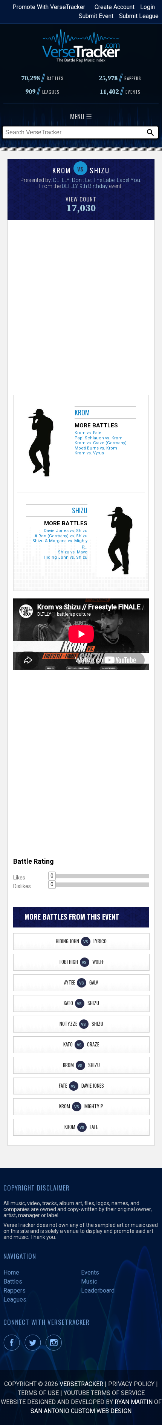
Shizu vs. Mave (72, 552)
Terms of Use (38, 1392)
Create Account (114, 7)
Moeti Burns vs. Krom (96, 448)
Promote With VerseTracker (48, 7)
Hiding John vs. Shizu (65, 557)
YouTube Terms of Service (104, 1392)
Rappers (14, 1290)
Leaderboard (98, 1290)
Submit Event (96, 16)
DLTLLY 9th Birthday (85, 186)
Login (147, 7)
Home (11, 1272)
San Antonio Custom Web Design (81, 1410)
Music (89, 1281)
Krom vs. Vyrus (89, 453)
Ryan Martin (134, 1401)
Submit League (139, 16)
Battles (12, 1281)
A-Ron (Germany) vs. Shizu (61, 536)
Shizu (79, 510)
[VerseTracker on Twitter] (34, 1348)
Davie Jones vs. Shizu (65, 530)
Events (90, 1272)
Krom (82, 412)
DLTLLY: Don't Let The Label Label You (96, 180)
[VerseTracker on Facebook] (13, 1348)
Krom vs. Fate (88, 432)
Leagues (14, 1299)
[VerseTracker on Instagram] (55, 1348)
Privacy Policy (131, 1383)
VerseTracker (81, 1383)
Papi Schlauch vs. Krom (98, 438)
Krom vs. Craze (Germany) (101, 442)
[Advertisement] (81, 306)
